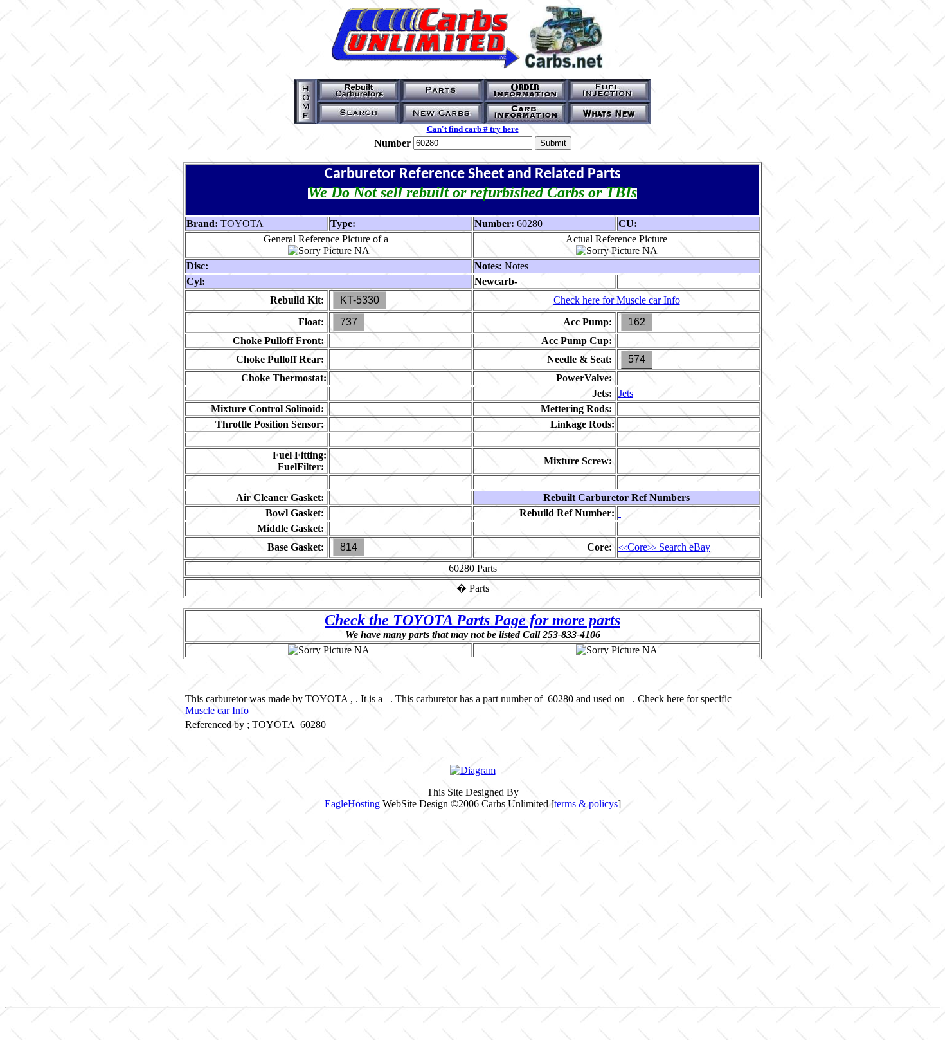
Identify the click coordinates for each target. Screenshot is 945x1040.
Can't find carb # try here (473, 129)
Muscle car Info (217, 710)
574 (636, 359)
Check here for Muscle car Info (617, 300)
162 (636, 321)
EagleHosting (352, 803)
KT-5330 (359, 300)
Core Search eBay (664, 547)
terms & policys (586, 803)
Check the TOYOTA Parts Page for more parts (472, 620)
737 (348, 321)
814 (348, 547)
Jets (625, 393)
